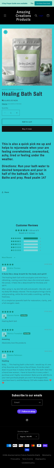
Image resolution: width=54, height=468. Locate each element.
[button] (5, 15)
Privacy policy (15, 459)
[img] (8, 264)
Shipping (4, 104)
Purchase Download (43, 3)
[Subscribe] (39, 402)
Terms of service (27, 459)
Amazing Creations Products (17, 455)
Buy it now (27, 129)
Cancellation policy (28, 463)
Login (41, 15)
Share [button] (6, 192)
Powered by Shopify (33, 455)
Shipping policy (40, 459)
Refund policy (46, 455)
